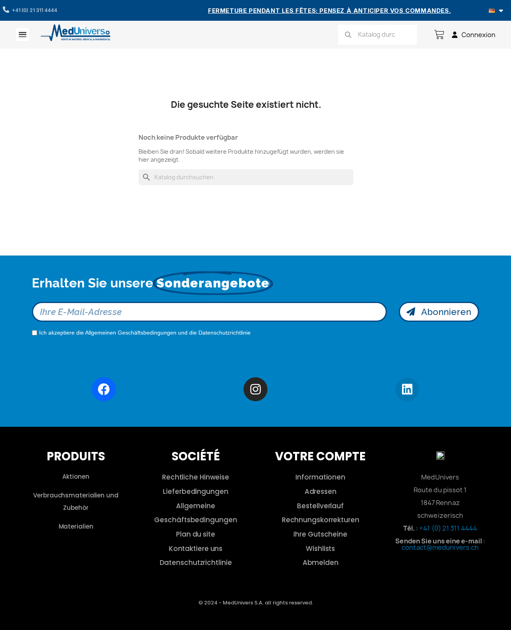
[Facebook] (104, 389)
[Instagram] (255, 389)
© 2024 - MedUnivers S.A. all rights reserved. (255, 602)
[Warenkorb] (439, 34)
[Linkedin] (407, 390)
